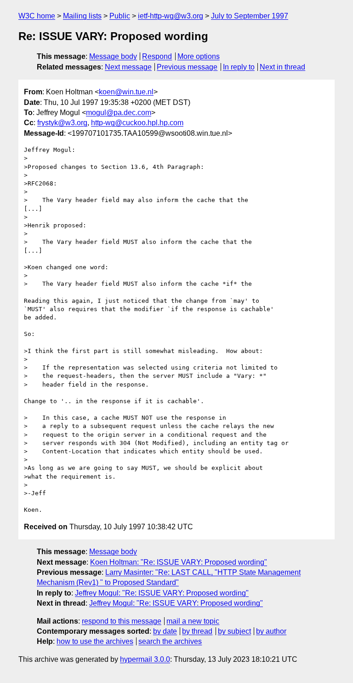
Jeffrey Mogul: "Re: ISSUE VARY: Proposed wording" (162, 593)
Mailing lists (82, 16)
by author (271, 631)
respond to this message (121, 621)
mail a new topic (192, 621)
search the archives (170, 641)
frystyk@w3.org (62, 123)
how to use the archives (95, 641)
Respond (157, 56)
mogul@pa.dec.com (118, 112)
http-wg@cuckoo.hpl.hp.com (137, 123)
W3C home (36, 16)
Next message (128, 67)
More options (198, 56)
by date (165, 631)
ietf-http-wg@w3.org (170, 16)
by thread (197, 631)
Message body (113, 56)
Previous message (187, 67)
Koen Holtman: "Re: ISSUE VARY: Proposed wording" (178, 562)
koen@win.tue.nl (126, 92)
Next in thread (282, 67)
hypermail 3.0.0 (145, 659)
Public (119, 16)
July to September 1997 (249, 16)
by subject (234, 631)
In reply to (239, 67)
